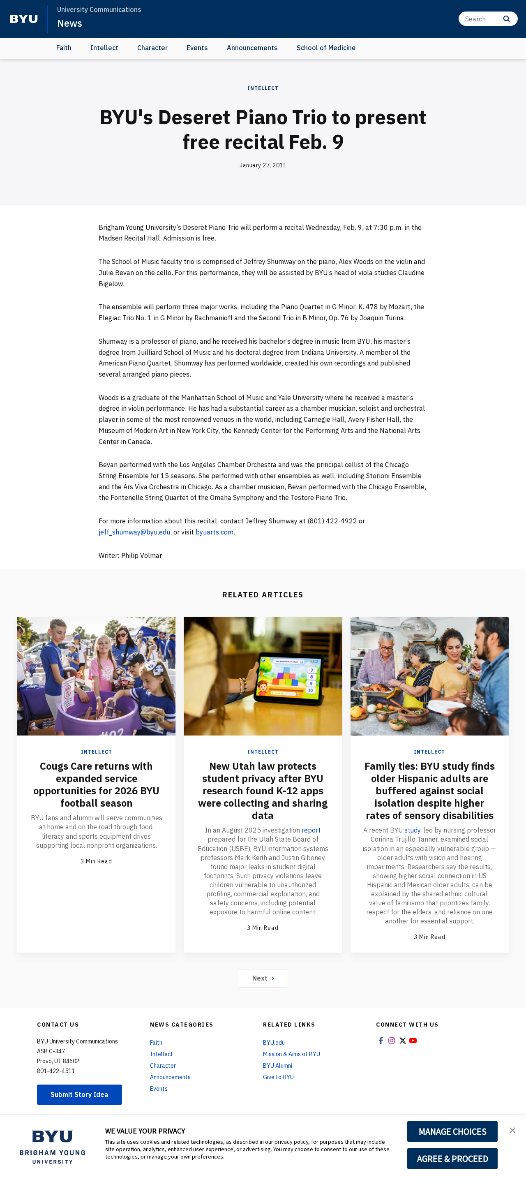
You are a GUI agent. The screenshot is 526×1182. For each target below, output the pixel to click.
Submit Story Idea (79, 1094)
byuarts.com (214, 532)
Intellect (104, 48)
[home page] (23, 19)
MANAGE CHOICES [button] (453, 1131)
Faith (64, 48)
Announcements (252, 48)
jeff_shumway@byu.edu (134, 532)
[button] (512, 1129)
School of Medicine (326, 48)
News (69, 23)
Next (260, 978)
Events (197, 48)
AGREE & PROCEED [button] (452, 1158)
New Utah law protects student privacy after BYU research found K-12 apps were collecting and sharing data (263, 790)
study (412, 830)
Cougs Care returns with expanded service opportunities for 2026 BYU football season (96, 784)
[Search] (506, 19)
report (311, 830)
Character (152, 48)
